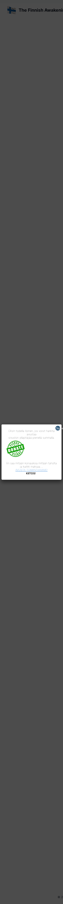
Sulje (58, 428)
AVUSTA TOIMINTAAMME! (31, 470)
